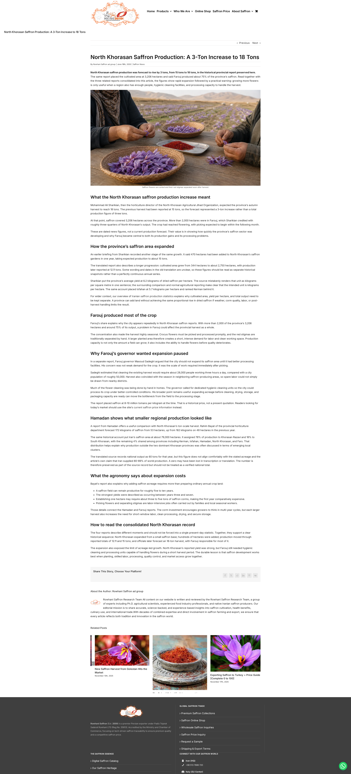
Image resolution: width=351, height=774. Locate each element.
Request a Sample (192, 741)
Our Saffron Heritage (104, 768)
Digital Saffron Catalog (105, 760)
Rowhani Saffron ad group (104, 64)
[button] (92, 663)
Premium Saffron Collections (198, 713)
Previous (244, 42)
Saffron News (139, 64)
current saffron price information (153, 407)
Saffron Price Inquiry (193, 734)
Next (255, 42)
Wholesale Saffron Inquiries (197, 727)
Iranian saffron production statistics (153, 296)
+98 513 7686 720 (194, 765)
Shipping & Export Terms (195, 748)
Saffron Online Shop (193, 720)
